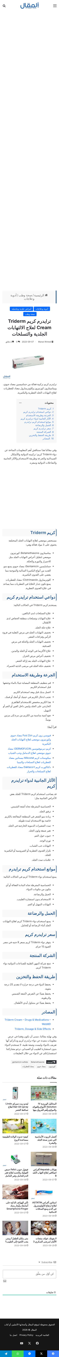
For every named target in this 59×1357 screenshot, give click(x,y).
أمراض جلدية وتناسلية (21, 308)
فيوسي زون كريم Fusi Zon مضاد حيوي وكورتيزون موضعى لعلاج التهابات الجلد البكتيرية (30, 739)
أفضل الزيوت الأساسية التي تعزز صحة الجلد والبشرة (46, 1139)
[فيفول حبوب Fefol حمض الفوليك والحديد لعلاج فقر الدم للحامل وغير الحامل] (15, 1159)
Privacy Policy (26, 1335)
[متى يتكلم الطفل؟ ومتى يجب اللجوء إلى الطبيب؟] (15, 1228)
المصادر (46, 438)
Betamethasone (37, 1062)
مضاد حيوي (41, 1066)
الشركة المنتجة (44, 432)
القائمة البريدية (42, 1335)
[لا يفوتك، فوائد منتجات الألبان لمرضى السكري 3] (44, 1228)
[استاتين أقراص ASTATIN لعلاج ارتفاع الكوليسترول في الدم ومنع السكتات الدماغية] (44, 1192)
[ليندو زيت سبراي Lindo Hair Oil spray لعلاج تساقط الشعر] (15, 1093)
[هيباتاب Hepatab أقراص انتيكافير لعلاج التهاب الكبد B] (44, 1159)
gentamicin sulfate (20, 1062)
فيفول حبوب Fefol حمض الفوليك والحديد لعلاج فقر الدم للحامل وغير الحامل (16, 1172)
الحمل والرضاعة (43, 425)
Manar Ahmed (44, 341)
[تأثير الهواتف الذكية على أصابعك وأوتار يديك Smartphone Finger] (15, 1192)
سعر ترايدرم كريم (42, 428)
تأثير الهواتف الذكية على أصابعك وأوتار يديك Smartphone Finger (17, 1205)
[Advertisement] (29, 150)
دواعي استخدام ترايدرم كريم (37, 412)
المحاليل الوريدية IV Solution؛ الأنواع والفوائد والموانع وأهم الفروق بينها (44, 1106)
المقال (31, 1324)
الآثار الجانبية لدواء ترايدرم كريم (35, 418)
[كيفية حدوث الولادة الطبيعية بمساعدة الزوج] (15, 1126)
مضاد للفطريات (28, 1066)
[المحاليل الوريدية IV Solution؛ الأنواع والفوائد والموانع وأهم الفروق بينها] (44, 1093)
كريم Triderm (44, 408)
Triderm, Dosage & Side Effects (33, 1028)
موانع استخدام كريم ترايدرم (37, 422)
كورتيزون (52, 1066)
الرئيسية (39, 295)
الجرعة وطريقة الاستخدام (38, 415)
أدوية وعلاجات (42, 308)
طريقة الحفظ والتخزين (39, 435)
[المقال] (29, 5)
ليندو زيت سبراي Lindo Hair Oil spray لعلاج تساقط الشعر (17, 1106)
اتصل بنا (13, 1335)
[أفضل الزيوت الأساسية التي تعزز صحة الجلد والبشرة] (44, 1126)
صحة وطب (25, 295)
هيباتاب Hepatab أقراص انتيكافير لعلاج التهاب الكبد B (45, 1172)
